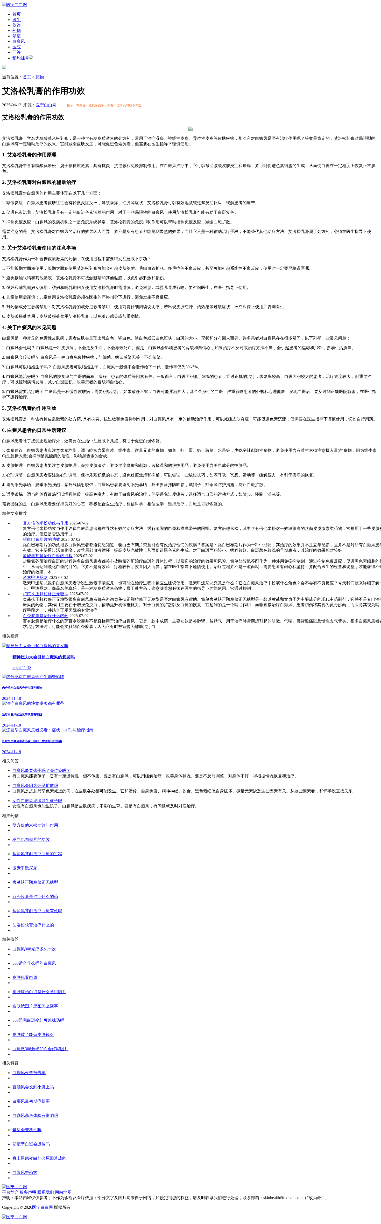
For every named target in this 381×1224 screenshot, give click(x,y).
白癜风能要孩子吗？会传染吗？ (41, 770)
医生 (16, 19)
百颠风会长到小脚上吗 (33, 1087)
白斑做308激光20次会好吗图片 (40, 1049)
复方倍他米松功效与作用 (45, 523)
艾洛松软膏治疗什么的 (33, 925)
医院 (16, 47)
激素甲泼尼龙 (35, 577)
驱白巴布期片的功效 (41, 539)
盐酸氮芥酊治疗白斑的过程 (48, 556)
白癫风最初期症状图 (31, 1101)
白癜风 (18, 41)
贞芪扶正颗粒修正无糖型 (45, 594)
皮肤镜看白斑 (24, 977)
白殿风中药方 (24, 1172)
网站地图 (63, 1192)
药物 (16, 30)
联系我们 (45, 1192)
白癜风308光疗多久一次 (34, 949)
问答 (16, 52)
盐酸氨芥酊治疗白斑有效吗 (37, 911)
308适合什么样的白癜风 (34, 963)
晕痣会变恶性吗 (26, 1130)
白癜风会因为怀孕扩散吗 (35, 785)
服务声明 (28, 1192)
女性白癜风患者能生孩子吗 (37, 800)
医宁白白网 (46, 105)
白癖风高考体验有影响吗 (35, 1115)
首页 (16, 14)
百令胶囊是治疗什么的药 (45, 615)
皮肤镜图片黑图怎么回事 (35, 1006)
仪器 (16, 25)
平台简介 (10, 1192)
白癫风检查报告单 (29, 1072)
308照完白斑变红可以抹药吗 (38, 1020)
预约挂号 (20, 58)
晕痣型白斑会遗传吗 (31, 1144)
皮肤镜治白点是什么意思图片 (39, 992)
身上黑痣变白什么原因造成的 (39, 1158)
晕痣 (16, 36)
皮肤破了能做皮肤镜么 (33, 1034)
